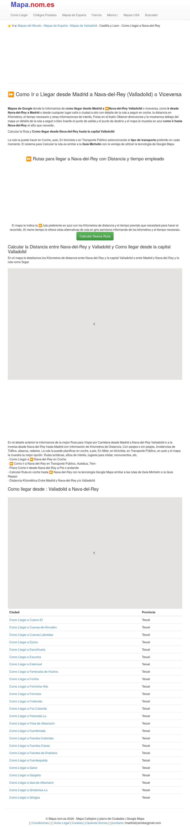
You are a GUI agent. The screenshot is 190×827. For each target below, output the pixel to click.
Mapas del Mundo (29, 25)
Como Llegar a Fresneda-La (27, 716)
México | (112, 15)
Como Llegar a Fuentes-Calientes (31, 738)
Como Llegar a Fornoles (25, 694)
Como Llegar (19, 15)
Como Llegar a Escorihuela (27, 649)
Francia (96, 15)
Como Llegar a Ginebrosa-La (28, 790)
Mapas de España (74, 15)
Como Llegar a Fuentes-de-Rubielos (33, 753)
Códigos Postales (45, 15)
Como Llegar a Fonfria (24, 679)
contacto (117, 823)
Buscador (151, 15)
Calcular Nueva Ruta (95, 236)
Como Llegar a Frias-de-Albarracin (32, 723)
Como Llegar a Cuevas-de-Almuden (33, 627)
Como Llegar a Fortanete (25, 701)
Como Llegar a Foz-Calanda (28, 708)
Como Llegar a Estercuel (25, 664)
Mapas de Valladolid (83, 25)
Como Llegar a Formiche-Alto (28, 686)
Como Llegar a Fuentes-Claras (29, 745)
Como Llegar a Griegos (24, 797)
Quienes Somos (97, 823)
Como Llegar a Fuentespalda (28, 760)
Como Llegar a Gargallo (25, 775)
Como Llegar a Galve (23, 768)
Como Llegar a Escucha (25, 657)
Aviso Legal (62, 823)
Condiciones (40, 823)
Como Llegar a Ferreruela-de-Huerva (33, 671)
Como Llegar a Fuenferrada (27, 731)
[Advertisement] (95, 54)
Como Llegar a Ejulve (23, 642)
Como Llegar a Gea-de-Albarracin (31, 782)
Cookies (77, 823)
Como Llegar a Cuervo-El (26, 620)
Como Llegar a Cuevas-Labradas (31, 634)
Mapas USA (132, 15)
